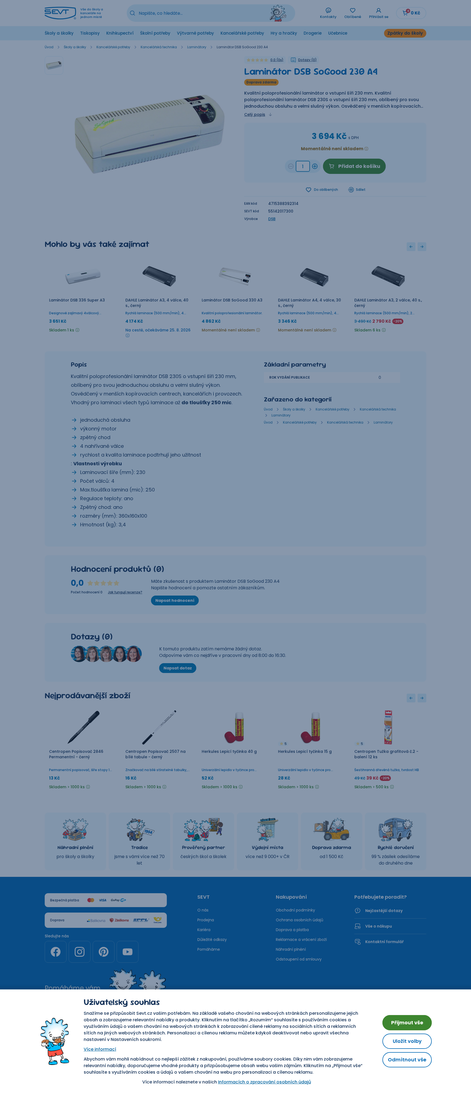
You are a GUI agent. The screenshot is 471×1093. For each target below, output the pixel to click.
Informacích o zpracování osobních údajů (264, 1082)
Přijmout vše (407, 1022)
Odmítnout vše (407, 1059)
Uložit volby (407, 1041)
